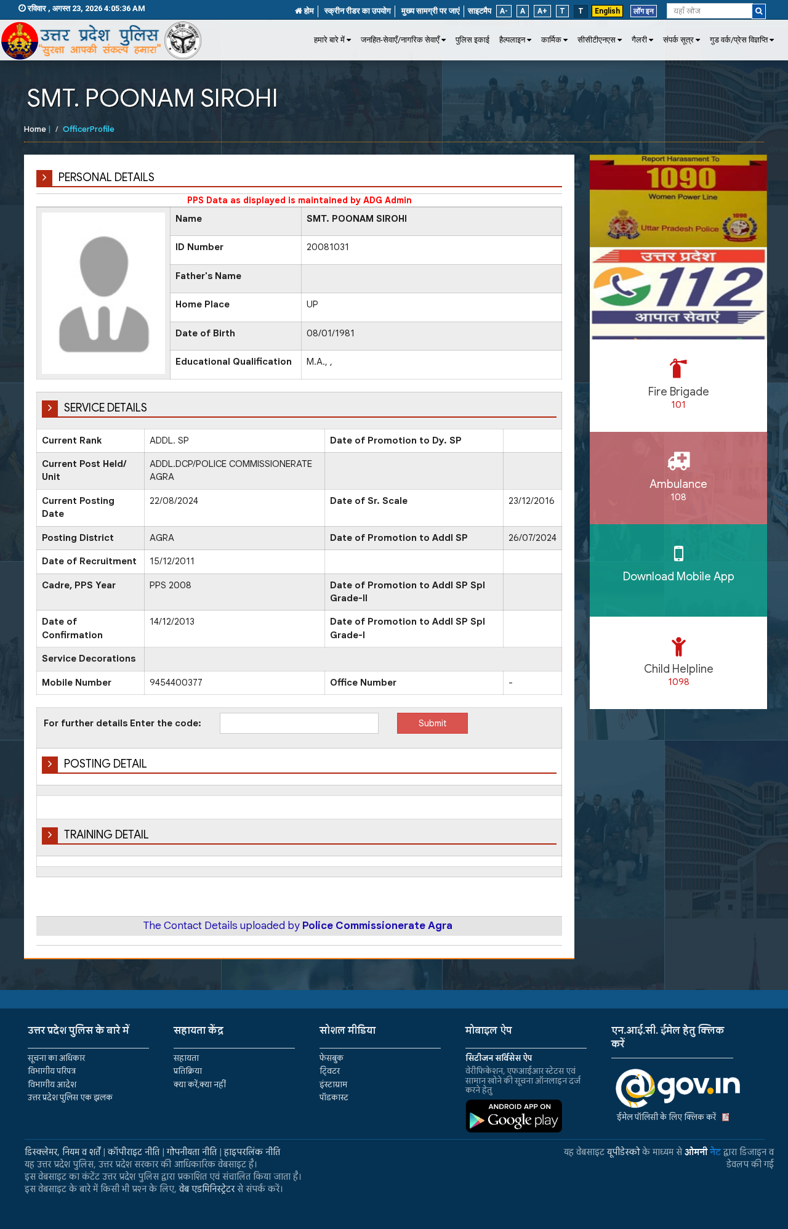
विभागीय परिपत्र (52, 1071)
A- (504, 11)
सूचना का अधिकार (56, 1058)
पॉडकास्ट (334, 1097)
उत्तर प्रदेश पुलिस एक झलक (70, 1097)
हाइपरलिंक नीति (252, 1152)
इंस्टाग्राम (333, 1084)
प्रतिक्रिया (188, 1071)
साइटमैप (479, 10)
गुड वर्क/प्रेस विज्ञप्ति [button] (739, 39)
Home (35, 129)
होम (308, 10)
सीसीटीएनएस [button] (596, 39)
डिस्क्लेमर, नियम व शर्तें (62, 1152)
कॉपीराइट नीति (133, 1152)
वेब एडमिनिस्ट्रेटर (207, 1189)
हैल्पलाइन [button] (512, 39)
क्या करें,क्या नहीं (200, 1084)
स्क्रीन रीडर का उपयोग (357, 10)
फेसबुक (332, 1058)
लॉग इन (643, 11)
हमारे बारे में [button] (329, 39)
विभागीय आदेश (52, 1084)
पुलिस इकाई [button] (472, 39)
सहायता (186, 1058)
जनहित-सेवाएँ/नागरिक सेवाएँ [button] (400, 39)
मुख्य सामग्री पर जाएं (430, 10)
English (607, 11)
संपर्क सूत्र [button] (678, 39)
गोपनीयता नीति (192, 1152)
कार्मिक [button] (551, 39)
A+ (542, 11)
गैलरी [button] (639, 39)
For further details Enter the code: (122, 723)
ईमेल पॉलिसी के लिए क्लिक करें (666, 1117)
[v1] (759, 11)
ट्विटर (330, 1071)
